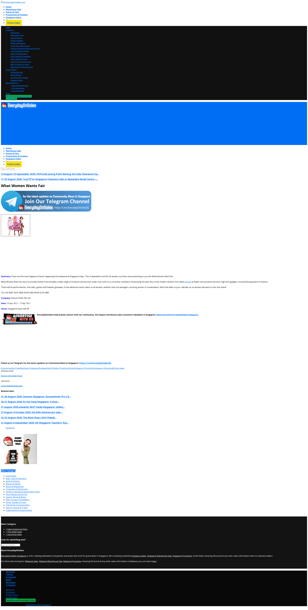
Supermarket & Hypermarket (22, 67)
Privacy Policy (12, 595)
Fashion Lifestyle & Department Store (25, 49)
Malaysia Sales (31, 561)
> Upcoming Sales (17, 91)
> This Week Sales (17, 88)
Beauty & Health (17, 41)
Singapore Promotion (84, 368)
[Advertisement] (73, 127)
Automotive (15, 33)
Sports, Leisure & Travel (20, 64)
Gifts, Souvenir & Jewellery (21, 57)
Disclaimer (10, 592)
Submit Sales (11, 597)
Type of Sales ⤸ (12, 70)
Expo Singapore (31, 368)
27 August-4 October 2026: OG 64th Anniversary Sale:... (32, 412)
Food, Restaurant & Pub (20, 51)
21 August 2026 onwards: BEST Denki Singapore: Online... (33, 407)
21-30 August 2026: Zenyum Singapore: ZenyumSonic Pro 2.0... (36, 396)
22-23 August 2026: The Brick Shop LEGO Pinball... (28, 417)
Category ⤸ (10, 30)
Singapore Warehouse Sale (159, 556)
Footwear (43, 368)
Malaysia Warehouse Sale (50, 561)
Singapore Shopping (103, 368)
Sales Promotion (61, 368)
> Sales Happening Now (19, 86)
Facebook (10, 428)
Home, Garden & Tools (19, 59)
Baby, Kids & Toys (17, 35)
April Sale (15, 368)
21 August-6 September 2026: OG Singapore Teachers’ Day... (35, 422)
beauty (188, 281)
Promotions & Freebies (17, 14)
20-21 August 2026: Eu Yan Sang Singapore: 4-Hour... (30, 401)
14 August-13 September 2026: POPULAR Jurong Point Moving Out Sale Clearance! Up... (50, 174)
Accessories (6, 368)
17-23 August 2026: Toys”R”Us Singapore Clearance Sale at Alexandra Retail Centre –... (49, 179)
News (8, 94)
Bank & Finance (16, 38)
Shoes (71, 368)
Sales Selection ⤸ (12, 83)
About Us (10, 589)
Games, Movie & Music (19, 54)
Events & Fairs (12, 12)
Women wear (119, 368)
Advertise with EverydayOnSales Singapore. (177, 314)
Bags (22, 368)
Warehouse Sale (13, 9)
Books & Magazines (18, 43)
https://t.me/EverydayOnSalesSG (95, 363)
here (154, 561)
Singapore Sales (13, 17)
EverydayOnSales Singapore (13, 556)
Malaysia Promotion (72, 561)
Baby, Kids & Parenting (16, 478)
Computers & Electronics (20, 46)
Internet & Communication (21, 62)
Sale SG (50, 368)
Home (9, 7)
